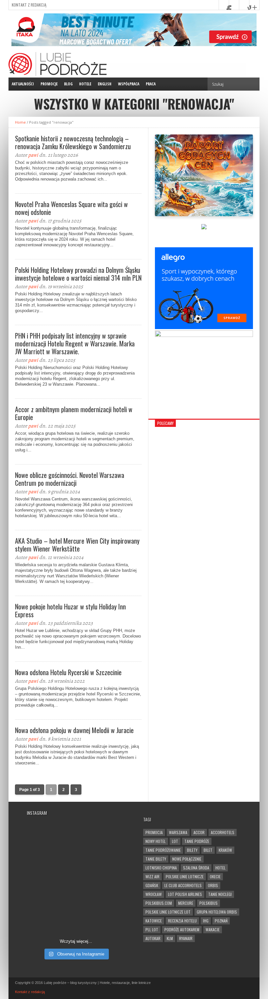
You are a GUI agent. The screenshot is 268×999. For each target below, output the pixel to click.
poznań (221, 920)
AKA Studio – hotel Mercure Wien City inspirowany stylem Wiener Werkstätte (77, 544)
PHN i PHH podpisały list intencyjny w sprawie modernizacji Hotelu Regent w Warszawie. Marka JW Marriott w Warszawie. (75, 343)
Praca (151, 84)
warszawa (178, 832)
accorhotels (222, 832)
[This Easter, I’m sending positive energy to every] (101, 887)
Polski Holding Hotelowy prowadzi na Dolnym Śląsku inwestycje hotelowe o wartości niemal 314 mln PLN (78, 274)
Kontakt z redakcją (29, 5)
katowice (153, 920)
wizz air (152, 876)
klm (170, 938)
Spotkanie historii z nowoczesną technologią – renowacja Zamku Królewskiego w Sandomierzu (73, 142)
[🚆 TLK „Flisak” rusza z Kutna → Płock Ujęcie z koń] (50, 917)
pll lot (151, 929)
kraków (225, 850)
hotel (220, 867)
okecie (215, 876)
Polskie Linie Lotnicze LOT (168, 912)
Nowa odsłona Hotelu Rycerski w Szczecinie (68, 672)
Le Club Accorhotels (183, 885)
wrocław (153, 894)
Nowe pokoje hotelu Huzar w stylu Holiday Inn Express (70, 610)
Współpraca (128, 84)
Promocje (49, 84)
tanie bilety (155, 859)
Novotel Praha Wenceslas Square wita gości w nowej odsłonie (71, 208)
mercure (185, 903)
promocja (154, 832)
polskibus (208, 903)
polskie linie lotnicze (185, 876)
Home (20, 122)
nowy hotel (155, 841)
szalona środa (196, 867)
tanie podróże (196, 841)
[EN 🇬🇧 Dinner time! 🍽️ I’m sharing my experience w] (50, 887)
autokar (152, 938)
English (104, 84)
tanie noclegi (220, 894)
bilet (208, 850)
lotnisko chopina (161, 867)
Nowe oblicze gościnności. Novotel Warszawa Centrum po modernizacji (69, 479)
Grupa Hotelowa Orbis (217, 912)
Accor (199, 832)
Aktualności (23, 84)
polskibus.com (158, 903)
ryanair (186, 938)
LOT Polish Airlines (185, 894)
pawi (33, 155)
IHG (206, 920)
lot (175, 841)
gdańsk (151, 885)
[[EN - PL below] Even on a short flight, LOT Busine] (101, 917)
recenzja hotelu (182, 920)
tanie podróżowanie (163, 850)
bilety (192, 850)
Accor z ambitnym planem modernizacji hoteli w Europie (73, 413)
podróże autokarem (181, 929)
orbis (213, 885)
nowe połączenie (186, 859)
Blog (68, 84)
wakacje (213, 929)
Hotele (85, 84)
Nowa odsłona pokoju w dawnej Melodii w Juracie (74, 730)
